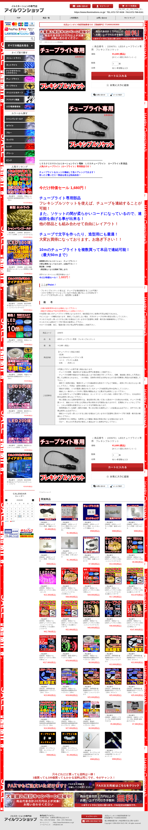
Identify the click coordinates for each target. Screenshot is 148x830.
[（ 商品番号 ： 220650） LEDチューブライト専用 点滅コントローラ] (91, 545)
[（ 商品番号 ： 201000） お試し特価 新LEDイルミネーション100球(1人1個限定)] (19, 252)
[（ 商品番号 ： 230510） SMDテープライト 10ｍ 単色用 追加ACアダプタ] (135, 707)
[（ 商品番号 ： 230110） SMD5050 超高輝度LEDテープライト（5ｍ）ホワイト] (135, 643)
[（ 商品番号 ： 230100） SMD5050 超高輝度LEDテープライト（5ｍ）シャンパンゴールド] (113, 643)
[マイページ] (102, 7)
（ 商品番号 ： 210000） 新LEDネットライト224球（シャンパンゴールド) (19, 233)
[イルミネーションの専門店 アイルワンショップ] (24, 12)
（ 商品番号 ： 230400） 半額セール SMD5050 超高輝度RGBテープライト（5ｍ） (47, 722)
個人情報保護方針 (111, 821)
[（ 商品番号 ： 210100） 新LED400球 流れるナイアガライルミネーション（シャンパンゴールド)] (19, 289)
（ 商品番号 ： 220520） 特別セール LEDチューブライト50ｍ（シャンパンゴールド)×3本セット (135, 623)
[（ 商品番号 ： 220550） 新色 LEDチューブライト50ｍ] (69, 643)
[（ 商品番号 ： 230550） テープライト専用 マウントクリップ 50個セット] (69, 738)
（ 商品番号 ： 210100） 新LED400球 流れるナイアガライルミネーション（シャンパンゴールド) (19, 305)
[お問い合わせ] (80, 7)
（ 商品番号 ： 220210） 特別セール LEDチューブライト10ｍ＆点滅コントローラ (135, 589)
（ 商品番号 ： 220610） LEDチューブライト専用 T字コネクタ (47, 558)
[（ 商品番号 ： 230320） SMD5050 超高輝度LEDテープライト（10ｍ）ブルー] (135, 676)
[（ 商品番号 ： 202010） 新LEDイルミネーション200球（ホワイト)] (19, 396)
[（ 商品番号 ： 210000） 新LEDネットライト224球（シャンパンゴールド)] (19, 218)
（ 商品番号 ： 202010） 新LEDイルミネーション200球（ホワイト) (19, 412)
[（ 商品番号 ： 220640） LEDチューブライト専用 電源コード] (47, 512)
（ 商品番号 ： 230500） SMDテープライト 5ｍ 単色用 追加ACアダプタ (113, 718)
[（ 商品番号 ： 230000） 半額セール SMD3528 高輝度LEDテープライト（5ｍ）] (91, 643)
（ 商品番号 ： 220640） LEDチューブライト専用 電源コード (47, 524)
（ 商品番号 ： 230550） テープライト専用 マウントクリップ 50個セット (69, 749)
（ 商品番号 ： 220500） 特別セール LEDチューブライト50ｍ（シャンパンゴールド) (91, 622)
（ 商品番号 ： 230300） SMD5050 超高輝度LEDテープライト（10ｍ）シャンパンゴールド (91, 690)
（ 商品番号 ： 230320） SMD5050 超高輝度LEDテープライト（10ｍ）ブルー (135, 689)
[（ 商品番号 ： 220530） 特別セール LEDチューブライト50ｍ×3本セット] (47, 643)
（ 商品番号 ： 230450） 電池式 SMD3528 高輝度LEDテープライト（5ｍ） (91, 722)
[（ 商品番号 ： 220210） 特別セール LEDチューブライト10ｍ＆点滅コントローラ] (135, 576)
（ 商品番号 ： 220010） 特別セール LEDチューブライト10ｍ (135, 557)
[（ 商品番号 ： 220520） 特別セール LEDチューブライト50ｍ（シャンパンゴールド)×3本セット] (135, 608)
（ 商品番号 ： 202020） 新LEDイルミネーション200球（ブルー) (19, 446)
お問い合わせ (102, 18)
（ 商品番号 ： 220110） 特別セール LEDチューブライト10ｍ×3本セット (91, 589)
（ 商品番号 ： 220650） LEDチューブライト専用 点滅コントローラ (91, 558)
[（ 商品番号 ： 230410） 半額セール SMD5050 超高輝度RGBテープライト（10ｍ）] (69, 709)
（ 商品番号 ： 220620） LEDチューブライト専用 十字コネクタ (69, 554)
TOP (18, 18)
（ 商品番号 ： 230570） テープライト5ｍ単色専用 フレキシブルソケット (113, 753)
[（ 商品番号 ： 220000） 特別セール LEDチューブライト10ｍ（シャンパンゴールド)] (113, 545)
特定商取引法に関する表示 (129, 821)
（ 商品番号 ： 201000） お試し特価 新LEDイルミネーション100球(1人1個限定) (19, 269)
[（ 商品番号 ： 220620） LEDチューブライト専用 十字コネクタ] (69, 543)
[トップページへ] (91, 817)
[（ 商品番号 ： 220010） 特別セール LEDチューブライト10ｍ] (135, 545)
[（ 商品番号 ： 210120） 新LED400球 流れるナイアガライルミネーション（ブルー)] (19, 465)
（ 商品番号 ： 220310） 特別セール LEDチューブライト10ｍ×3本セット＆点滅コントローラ (69, 623)
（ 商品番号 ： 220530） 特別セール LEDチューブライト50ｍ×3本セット (47, 656)
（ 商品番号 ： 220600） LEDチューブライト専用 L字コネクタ (135, 525)
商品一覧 (46, 18)
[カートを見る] (129, 7)
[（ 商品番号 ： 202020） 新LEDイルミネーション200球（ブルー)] (19, 430)
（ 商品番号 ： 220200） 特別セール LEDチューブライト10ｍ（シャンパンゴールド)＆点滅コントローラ (113, 590)
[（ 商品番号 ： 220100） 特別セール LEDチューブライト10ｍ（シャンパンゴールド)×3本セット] (69, 576)
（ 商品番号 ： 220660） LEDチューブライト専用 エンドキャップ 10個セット (91, 525)
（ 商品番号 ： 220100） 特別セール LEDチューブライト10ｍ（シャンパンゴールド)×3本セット (69, 590)
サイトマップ (129, 18)
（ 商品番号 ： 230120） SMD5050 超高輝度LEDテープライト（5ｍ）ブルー (47, 689)
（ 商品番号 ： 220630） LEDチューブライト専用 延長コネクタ (113, 525)
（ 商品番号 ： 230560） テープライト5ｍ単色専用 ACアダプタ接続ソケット (91, 753)
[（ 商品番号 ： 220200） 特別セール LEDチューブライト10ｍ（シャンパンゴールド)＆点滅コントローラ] (113, 576)
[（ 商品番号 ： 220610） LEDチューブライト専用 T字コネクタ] (47, 545)
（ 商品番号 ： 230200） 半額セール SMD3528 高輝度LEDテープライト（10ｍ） (69, 689)
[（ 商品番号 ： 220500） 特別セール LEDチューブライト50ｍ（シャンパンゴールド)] (91, 608)
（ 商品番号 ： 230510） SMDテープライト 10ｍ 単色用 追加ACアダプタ (135, 718)
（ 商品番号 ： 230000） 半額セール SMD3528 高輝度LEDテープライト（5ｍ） (91, 656)
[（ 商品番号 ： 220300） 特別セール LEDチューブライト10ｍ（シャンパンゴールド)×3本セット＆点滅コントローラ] (47, 608)
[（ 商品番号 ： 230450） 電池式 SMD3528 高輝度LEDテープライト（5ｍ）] (91, 709)
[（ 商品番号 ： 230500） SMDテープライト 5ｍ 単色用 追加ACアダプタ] (113, 707)
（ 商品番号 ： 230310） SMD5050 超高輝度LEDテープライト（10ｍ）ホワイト (113, 689)
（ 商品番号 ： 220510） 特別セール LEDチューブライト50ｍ (113, 621)
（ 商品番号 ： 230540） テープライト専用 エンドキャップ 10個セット (47, 749)
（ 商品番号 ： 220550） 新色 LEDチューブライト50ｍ (69, 655)
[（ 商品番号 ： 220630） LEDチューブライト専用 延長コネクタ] (113, 512)
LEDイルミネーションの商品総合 (54, 42)
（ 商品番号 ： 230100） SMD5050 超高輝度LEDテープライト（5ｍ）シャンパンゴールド (113, 657)
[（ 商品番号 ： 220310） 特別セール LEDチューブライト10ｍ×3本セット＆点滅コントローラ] (69, 608)
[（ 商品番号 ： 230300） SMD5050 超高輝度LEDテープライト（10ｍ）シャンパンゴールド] (91, 676)
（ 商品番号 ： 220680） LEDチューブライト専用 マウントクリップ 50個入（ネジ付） (69, 526)
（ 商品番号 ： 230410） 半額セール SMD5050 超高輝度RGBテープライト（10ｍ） (69, 722)
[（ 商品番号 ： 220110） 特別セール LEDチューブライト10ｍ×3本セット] (91, 576)
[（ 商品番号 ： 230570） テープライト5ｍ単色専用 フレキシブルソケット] (113, 740)
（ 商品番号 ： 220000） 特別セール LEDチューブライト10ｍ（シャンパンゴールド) (113, 558)
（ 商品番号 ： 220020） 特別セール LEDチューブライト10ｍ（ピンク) (47, 589)
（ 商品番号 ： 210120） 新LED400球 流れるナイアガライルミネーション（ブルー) (19, 482)
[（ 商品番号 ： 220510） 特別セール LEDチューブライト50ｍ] (113, 608)
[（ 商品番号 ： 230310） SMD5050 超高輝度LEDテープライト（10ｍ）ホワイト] (113, 676)
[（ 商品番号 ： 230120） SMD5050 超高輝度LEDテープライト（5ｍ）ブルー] (47, 676)
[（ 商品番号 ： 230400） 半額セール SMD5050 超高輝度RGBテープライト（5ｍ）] (47, 709)
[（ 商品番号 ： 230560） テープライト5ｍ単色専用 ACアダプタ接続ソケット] (91, 740)
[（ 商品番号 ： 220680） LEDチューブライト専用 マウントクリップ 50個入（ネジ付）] (69, 512)
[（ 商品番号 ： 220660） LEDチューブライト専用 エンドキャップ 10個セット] (91, 512)
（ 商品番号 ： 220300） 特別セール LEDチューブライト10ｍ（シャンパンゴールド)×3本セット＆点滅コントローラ (47, 623)
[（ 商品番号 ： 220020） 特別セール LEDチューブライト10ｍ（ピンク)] (47, 576)
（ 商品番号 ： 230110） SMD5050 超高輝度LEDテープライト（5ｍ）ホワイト (135, 656)
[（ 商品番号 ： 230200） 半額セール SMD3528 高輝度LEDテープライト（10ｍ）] (69, 676)
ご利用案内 (74, 18)
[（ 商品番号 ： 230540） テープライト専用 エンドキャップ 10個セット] (47, 738)
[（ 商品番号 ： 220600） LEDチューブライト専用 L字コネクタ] (135, 512)
